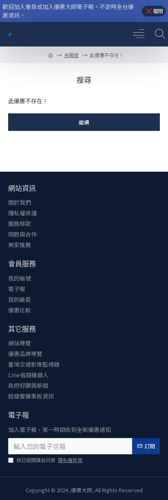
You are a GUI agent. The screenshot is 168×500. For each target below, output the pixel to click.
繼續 (84, 122)
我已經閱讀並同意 (49, 459)
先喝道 (71, 54)
